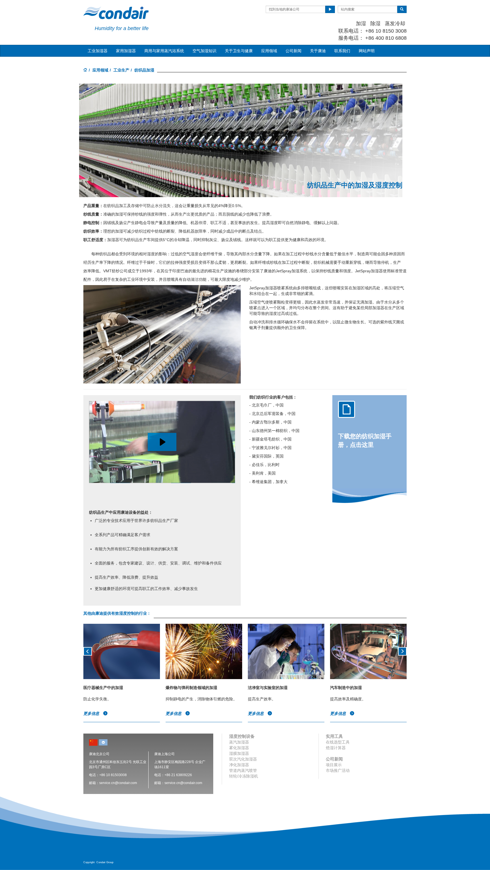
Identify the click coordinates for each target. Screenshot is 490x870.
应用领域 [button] (269, 51)
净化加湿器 (239, 764)
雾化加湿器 (239, 747)
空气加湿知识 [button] (204, 51)
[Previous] (87, 650)
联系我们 (342, 51)
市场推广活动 (338, 770)
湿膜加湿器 (239, 753)
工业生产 (121, 70)
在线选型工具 (338, 742)
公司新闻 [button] (293, 51)
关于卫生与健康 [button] (239, 51)
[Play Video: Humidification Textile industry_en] (162, 442)
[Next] (402, 650)
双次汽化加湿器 (243, 759)
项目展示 (334, 764)
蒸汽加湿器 (239, 742)
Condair (116, 12)
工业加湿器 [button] (97, 51)
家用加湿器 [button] (126, 51)
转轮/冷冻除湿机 (243, 776)
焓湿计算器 (336, 747)
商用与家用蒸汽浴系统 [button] (164, 51)
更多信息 (91, 713)
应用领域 (100, 70)
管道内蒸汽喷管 (243, 770)
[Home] (85, 70)
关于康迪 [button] (318, 51)
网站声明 (367, 51)
